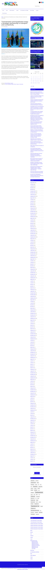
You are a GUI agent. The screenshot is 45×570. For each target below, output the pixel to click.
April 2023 (32, 245)
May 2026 (31, 187)
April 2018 (32, 345)
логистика (32, 512)
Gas (40, 484)
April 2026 (32, 189)
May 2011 (31, 461)
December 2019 (32, 313)
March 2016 (32, 386)
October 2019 (32, 316)
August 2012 (32, 442)
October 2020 (32, 296)
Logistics (12, 83)
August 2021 (32, 279)
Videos (31, 557)
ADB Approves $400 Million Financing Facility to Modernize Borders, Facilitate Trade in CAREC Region (36, 163)
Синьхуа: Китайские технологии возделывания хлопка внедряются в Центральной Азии (36, 142)
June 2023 (32, 242)
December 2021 (32, 272)
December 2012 (32, 435)
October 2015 (32, 393)
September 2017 (33, 357)
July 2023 (31, 240)
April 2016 (32, 384)
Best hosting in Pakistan (24, 569)
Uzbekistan (33, 496)
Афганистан (32, 498)
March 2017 (32, 367)
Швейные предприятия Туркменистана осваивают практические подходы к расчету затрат (36, 100)
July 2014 (31, 411)
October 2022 (32, 255)
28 (38, 82)
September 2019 (33, 318)
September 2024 (33, 216)
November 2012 (32, 437)
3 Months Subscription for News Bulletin (36, 523)
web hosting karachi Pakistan (11, 568)
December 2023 (32, 231)
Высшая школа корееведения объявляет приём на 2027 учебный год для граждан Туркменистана (36, 175)
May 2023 (31, 243)
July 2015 (31, 398)
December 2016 (32, 372)
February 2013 (32, 432)
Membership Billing (35, 541)
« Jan (31, 86)
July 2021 (31, 281)
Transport (17, 84)
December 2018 (32, 333)
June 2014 (32, 413)
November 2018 (32, 335)
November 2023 (32, 233)
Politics (15, 84)
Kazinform (3, 53)
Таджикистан (36, 503)
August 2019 (32, 320)
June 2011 (32, 459)
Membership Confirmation (36, 545)
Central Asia (33, 482)
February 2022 (32, 269)
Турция (41, 506)
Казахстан (33, 500)
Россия (32, 503)
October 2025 (32, 194)
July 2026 (31, 184)
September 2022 (33, 257)
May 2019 (31, 325)
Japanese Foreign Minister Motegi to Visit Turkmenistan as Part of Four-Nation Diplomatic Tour (36, 97)
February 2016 (32, 388)
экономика (33, 514)
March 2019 (32, 328)
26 (35, 82)
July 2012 (31, 444)
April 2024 (32, 225)
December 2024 (32, 211)
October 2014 (32, 408)
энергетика (37, 514)
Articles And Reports (7, 83)
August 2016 (32, 379)
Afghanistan (32, 480)
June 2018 (32, 342)
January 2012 (32, 452)
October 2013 (32, 420)
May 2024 (31, 223)
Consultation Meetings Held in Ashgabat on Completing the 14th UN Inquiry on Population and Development (36, 112)
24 (31, 82)
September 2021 (33, 277)
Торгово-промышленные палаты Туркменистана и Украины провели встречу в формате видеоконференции (36, 127)
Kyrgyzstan (40, 486)
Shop (31, 553)
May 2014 (31, 415)
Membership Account (33, 540)
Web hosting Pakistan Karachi (32, 568)
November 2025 (32, 192)
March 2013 (32, 430)
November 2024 (32, 213)
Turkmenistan (21, 84)
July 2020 (31, 301)
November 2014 (32, 406)
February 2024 (32, 228)
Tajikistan (35, 490)
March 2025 (32, 206)
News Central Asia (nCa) (9, 4)
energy (36, 484)
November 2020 (32, 294)
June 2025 (32, 201)
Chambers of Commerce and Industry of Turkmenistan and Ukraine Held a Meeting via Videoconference (36, 130)
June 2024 (32, 221)
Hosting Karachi (25, 568)
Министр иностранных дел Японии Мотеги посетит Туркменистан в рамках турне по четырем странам (36, 93)
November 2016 (32, 374)
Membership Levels (35, 547)
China (38, 482)
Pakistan (35, 488)
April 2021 (32, 286)
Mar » (33, 86)
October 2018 (32, 337)
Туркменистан (35, 506)
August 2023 (32, 238)
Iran (31, 486)
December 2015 (32, 389)
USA (39, 494)
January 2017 (32, 371)
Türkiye (32, 494)
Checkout (31, 535)
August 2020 (32, 299)
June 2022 (32, 262)
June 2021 (32, 282)
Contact (31, 537)
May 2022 (31, 264)
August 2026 (32, 182)
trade (38, 490)
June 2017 (32, 362)
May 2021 (31, 284)
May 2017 (31, 364)
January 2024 (32, 230)
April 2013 (32, 428)
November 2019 (32, 315)
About (31, 530)
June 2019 (32, 323)
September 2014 (33, 410)
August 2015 (32, 396)
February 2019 (32, 330)
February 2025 (32, 208)
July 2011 (31, 457)
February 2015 (32, 403)
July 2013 (31, 423)
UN (34, 494)
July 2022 (31, 260)
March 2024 (32, 226)
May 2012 (31, 445)
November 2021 (32, 274)
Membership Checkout (35, 544)
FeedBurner (39, 474)
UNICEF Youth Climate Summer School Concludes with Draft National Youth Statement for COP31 (36, 123)
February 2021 (32, 289)
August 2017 (32, 359)
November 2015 (32, 391)
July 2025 (31, 199)
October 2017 (32, 355)
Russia (32, 490)
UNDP (36, 494)
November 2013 (32, 418)
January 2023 (32, 250)
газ (40, 510)
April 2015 (32, 401)
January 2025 (32, 209)
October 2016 (32, 376)
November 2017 (32, 354)
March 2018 (32, 347)
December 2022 (32, 252)
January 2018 (32, 350)
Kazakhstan (9, 84)
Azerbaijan (37, 480)
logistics (13, 84)
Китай (37, 500)
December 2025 (32, 191)
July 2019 (31, 321)
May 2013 (31, 427)
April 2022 (32, 265)
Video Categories (33, 555)
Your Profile (33, 548)
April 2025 (32, 204)
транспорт (40, 512)
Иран (38, 498)
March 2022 (32, 267)
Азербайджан (38, 496)
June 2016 (32, 381)
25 (33, 82)
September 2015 (33, 394)
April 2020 (32, 306)
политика (36, 512)
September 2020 (33, 298)
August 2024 (32, 218)
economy (6, 84)
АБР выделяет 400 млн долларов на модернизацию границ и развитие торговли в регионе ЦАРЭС (36, 159)
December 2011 (32, 454)
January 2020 (32, 311)
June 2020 (32, 303)
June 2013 (32, 425)
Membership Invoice (35, 546)
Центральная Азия (35, 510)
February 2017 (32, 369)
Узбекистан (33, 508)
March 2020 (32, 308)
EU (38, 484)
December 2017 (32, 352)
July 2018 (31, 340)
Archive (31, 532)
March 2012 (32, 449)
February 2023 (32, 248)
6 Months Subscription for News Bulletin (36, 527)
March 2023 (32, 247)
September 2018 (33, 338)
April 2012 (32, 447)
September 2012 (33, 440)
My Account (32, 550)
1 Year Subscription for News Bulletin (36, 520)
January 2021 (32, 291)
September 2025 (33, 196)
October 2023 (32, 235)
